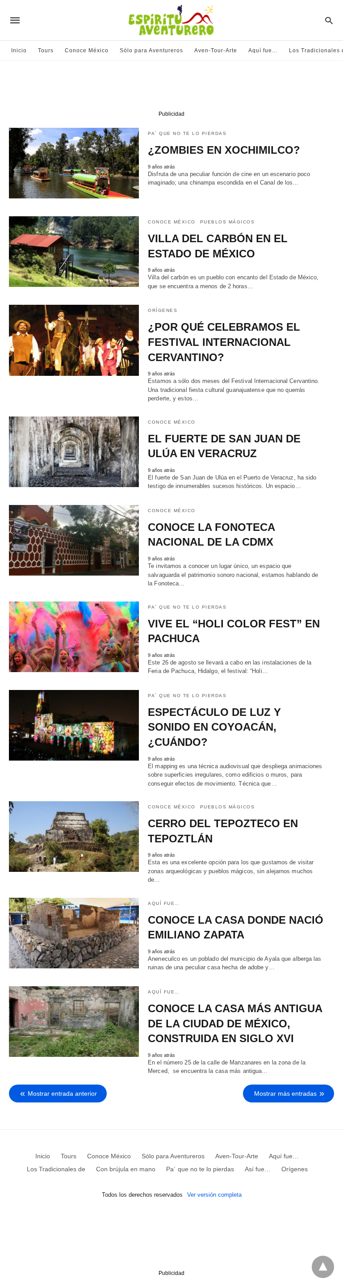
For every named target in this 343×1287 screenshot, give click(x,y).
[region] (171, 87)
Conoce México (87, 50)
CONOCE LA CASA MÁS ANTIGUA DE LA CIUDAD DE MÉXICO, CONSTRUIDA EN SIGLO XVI (235, 1023)
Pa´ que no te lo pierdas (187, 133)
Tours (46, 50)
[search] (329, 20)
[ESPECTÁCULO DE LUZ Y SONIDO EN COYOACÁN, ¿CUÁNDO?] (74, 725)
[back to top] (323, 1267)
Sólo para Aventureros (151, 50)
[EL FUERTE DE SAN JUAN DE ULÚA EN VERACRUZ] (74, 451)
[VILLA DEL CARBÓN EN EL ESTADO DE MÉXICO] (74, 251)
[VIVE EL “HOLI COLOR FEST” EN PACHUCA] (74, 636)
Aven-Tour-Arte (215, 50)
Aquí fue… (263, 50)
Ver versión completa (214, 1194)
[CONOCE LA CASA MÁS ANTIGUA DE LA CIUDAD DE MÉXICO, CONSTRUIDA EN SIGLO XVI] (74, 1021)
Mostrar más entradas (285, 1093)
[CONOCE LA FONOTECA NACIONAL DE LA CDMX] (74, 540)
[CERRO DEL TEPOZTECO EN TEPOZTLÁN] (74, 836)
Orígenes (162, 310)
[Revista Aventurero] (171, 20)
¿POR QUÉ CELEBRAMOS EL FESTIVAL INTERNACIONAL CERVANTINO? (224, 342)
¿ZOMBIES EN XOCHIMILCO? (224, 150)
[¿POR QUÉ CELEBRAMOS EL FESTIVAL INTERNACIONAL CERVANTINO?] (74, 340)
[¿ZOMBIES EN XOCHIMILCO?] (74, 163)
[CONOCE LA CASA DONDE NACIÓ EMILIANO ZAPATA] (74, 933)
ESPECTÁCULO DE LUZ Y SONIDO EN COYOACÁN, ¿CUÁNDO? (214, 727)
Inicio (19, 50)
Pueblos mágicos (227, 221)
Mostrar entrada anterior (62, 1093)
